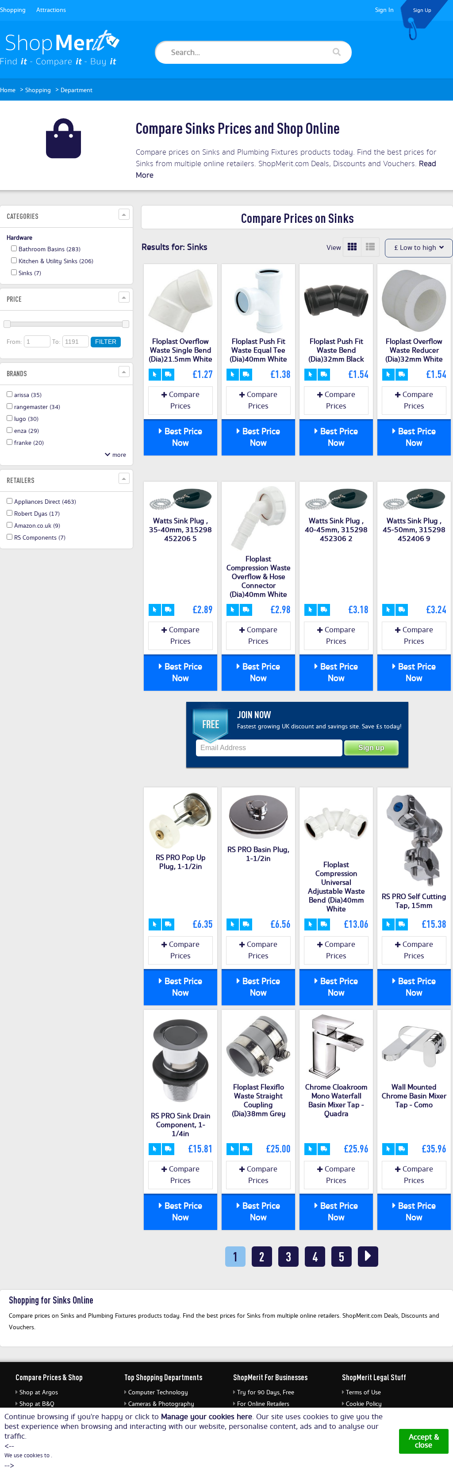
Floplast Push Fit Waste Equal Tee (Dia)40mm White (258, 350)
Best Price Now (182, 437)
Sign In (384, 10)
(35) (28, 395)
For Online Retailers (263, 1404)
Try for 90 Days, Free (265, 1392)
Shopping (13, 10)
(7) (30, 273)
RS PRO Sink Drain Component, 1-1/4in (181, 1125)
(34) (37, 407)
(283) (50, 249)
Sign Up (422, 10)
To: (56, 342)
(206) (56, 261)
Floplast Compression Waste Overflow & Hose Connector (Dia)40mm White (258, 577)
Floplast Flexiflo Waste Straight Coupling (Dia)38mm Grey (258, 1100)
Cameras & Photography (161, 1404)
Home (7, 90)
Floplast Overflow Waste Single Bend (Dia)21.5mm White (180, 350)
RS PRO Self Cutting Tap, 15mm (414, 901)
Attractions (51, 10)
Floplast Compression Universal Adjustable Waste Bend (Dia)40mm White (336, 887)
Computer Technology (158, 1392)
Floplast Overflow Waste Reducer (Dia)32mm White (414, 350)
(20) (29, 443)
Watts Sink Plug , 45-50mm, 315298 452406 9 (414, 530)
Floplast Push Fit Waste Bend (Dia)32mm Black (336, 350)
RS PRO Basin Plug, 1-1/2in (258, 854)
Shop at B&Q (36, 1404)
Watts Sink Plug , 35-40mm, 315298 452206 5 (180, 530)
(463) (45, 502)
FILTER (105, 341)
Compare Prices (183, 400)
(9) (37, 526)
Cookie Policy (364, 1404)
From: (14, 342)
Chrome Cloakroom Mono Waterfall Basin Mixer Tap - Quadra (336, 1100)
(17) (37, 514)
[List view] (370, 247)
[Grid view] (352, 247)
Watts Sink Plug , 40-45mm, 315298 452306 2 (336, 530)
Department (76, 90)
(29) (26, 431)
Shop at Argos (38, 1392)
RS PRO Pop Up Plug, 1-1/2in (181, 862)
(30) (26, 419)
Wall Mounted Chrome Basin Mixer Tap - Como (414, 1096)
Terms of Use (363, 1392)
